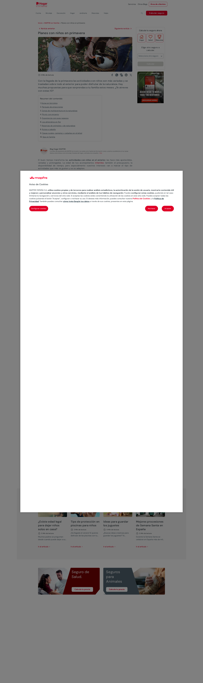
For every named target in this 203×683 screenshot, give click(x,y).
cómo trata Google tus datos (76, 201)
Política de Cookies (141, 198)
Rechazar (151, 209)
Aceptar (168, 209)
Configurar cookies (38, 209)
